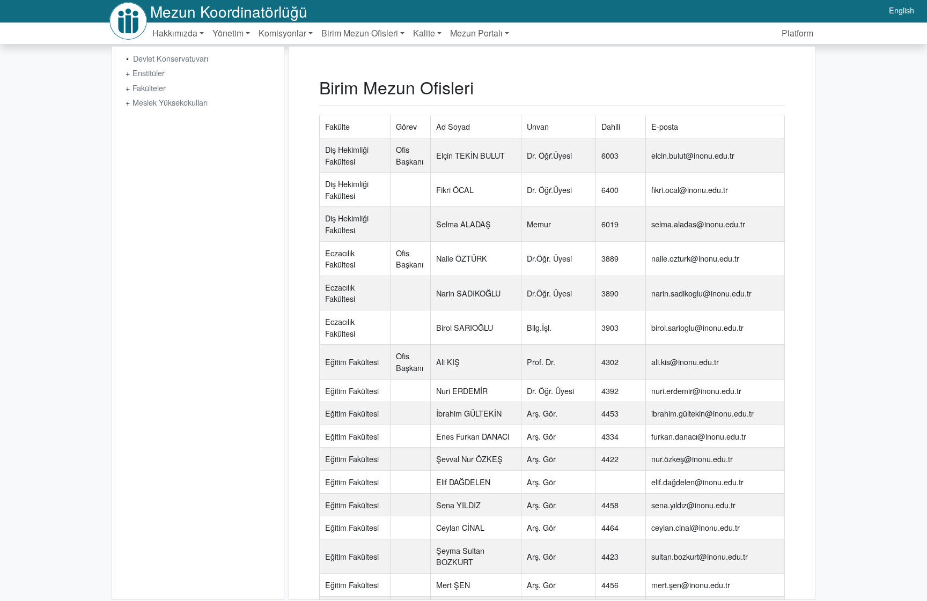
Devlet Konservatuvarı (170, 58)
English (901, 10)
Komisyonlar (282, 33)
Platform (797, 33)
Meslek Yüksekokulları (170, 102)
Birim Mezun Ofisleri (359, 33)
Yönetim (228, 33)
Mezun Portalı (476, 33)
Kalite (424, 33)
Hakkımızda (174, 33)
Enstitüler (149, 72)
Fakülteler (149, 87)
